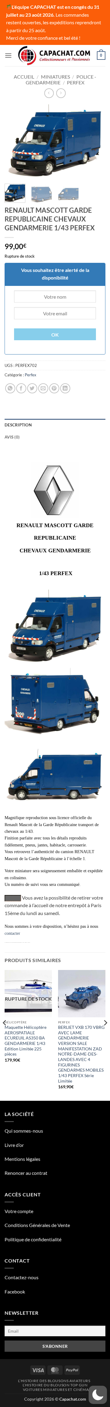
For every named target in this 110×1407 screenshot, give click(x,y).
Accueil (24, 77)
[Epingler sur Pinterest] (54, 388)
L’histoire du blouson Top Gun (55, 1385)
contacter (12, 933)
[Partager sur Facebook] (21, 388)
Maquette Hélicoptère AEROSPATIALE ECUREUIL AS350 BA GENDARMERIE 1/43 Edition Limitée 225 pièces (25, 1040)
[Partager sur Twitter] (32, 388)
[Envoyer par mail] (43, 388)
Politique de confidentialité (33, 1239)
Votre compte (19, 1211)
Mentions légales (22, 1159)
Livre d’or (14, 1145)
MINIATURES (55, 77)
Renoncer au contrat (26, 1173)
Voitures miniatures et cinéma (56, 1389)
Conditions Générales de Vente (37, 1225)
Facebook (15, 1291)
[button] (8, 55)
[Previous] (14, 141)
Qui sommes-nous (24, 1131)
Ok (55, 334)
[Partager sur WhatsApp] (10, 388)
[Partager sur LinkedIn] (65, 388)
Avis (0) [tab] (12, 437)
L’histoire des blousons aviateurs (54, 1380)
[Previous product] (61, 93)
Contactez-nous (21, 1277)
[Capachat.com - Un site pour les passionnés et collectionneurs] (54, 56)
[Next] (95, 141)
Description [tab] (18, 424)
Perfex (75, 82)
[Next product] (49, 93)
